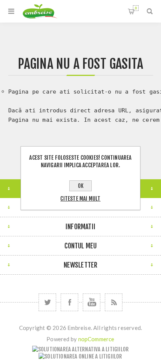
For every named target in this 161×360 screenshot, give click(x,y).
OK (80, 186)
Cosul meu (136, 8)
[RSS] (113, 302)
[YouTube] (91, 302)
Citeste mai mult (80, 198)
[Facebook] (69, 302)
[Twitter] (47, 302)
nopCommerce (96, 339)
